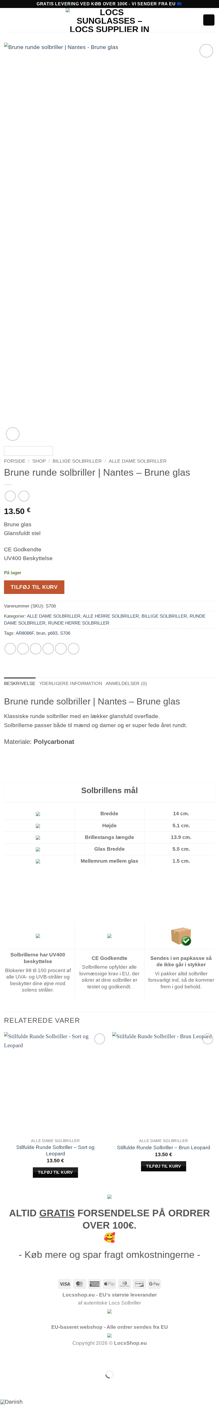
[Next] (204, 242)
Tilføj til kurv (34, 587)
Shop (39, 461)
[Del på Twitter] (35, 648)
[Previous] (15, 242)
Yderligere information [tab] (70, 683)
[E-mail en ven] (48, 648)
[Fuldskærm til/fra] (27, 1358)
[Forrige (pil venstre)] (7, 1385)
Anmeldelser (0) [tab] (126, 683)
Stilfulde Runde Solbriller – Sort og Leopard (55, 1150)
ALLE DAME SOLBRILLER (138, 461)
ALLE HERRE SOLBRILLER (111, 616)
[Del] (48, 1358)
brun (40, 633)
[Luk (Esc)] (68, 1358)
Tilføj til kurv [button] (55, 1172)
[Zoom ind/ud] (7, 1358)
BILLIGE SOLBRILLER (77, 461)
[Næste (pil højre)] (27, 1385)
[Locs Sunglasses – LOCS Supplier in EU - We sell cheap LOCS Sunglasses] (109, 20)
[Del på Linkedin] (73, 648)
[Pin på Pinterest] (61, 648)
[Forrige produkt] (23, 496)
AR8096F (25, 633)
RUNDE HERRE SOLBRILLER (78, 623)
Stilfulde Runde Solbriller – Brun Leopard (163, 1147)
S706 (65, 633)
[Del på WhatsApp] (10, 648)
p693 (52, 633)
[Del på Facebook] (23, 648)
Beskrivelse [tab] (20, 683)
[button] (8, 20)
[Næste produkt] (10, 496)
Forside (14, 461)
